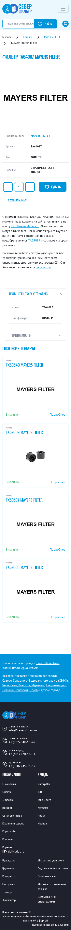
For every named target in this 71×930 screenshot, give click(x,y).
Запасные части (47, 876)
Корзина (7, 847)
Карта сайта (9, 831)
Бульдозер (9, 860)
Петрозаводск (56, 685)
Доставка (8, 800)
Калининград (11, 668)
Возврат (7, 807)
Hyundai (42, 823)
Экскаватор (9, 900)
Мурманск (38, 685)
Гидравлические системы (53, 868)
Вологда (24, 685)
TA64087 (34, 240)
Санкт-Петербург (47, 663)
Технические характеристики (29, 293)
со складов (43, 267)
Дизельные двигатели (51, 860)
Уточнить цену (17, 200)
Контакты (7, 839)
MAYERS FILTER (40, 136)
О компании (9, 784)
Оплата (6, 792)
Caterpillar (44, 784)
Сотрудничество (12, 815)
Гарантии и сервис (13, 823)
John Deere (44, 800)
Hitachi (42, 815)
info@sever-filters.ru (25, 226)
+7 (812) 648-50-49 (22, 742)
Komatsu (43, 807)
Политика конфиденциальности (50, 924)
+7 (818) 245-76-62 (22, 766)
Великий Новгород (15, 690)
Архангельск (29, 668)
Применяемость (20, 335)
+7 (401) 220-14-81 (22, 754)
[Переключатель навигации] (63, 9)
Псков (33, 690)
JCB (40, 792)
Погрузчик (8, 884)
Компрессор (9, 876)
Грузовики (8, 868)
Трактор (7, 892)
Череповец (9, 685)
